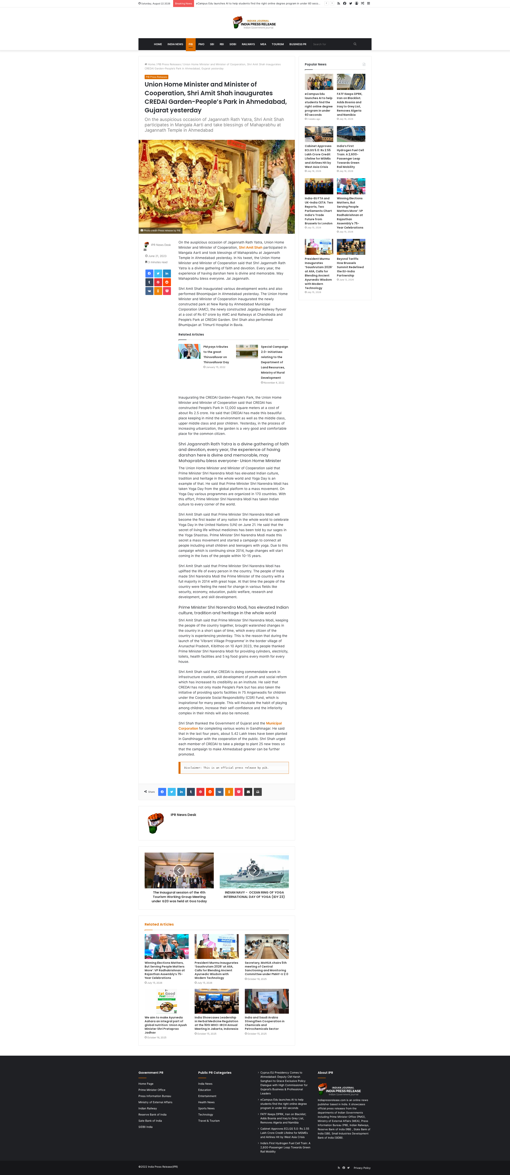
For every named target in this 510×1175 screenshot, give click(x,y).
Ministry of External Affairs (155, 1102)
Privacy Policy (362, 1167)
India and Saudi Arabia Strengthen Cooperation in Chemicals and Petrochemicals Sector (264, 1023)
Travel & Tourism (209, 1120)
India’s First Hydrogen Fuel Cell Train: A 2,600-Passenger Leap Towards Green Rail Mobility (350, 156)
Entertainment (207, 1096)
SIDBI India (145, 1126)
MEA (263, 44)
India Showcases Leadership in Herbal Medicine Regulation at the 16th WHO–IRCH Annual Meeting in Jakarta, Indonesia (216, 1023)
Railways (248, 44)
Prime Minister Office (151, 1089)
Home (158, 44)
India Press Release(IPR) (162, 1166)
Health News (206, 1102)
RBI (222, 44)
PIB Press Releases (169, 64)
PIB (191, 44)
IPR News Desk (161, 244)
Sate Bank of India (150, 1120)
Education (204, 1089)
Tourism (278, 44)
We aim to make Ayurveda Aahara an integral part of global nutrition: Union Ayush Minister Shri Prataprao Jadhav (166, 1025)
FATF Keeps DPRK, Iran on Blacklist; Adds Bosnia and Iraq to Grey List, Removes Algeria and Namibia (349, 104)
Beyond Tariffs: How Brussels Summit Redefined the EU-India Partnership (350, 267)
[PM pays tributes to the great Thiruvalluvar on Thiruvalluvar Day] (189, 351)
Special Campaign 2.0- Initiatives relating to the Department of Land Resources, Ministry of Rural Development (274, 362)
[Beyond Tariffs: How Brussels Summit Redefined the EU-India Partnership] (351, 247)
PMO (201, 44)
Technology (205, 1114)
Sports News (206, 1108)
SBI (212, 44)
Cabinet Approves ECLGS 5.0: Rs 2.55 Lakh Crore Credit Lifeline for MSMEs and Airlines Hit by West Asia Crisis (318, 156)
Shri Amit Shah (250, 247)
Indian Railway (147, 1108)
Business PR (297, 44)
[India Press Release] (255, 22)
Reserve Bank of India (152, 1114)
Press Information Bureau (154, 1096)
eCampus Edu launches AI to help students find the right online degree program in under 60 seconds (319, 104)
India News (175, 44)
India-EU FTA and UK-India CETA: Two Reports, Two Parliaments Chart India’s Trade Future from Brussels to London (319, 210)
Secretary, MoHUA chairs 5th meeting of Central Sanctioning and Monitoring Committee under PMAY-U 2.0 (266, 968)
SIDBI (233, 44)
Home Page (145, 1083)
